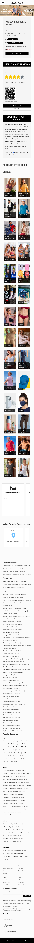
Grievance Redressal (23, 885)
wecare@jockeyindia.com (11, 906)
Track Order (21, 868)
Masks (21, 410)
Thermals (22, 346)
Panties (21, 324)
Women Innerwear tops (8, 365)
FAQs (19, 880)
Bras (6, 324)
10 (13, 152)
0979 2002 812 (13, 39)
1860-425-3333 (21, 909)
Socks (7, 302)
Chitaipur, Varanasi (10, 31)
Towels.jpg (8, 432)
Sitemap (5, 873)
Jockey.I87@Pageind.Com (15, 43)
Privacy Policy (6, 880)
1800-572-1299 (7, 909)
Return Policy (6, 885)
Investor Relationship (7, 868)
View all (17, 109)
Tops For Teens (10, 259)
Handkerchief (9, 410)
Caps (20, 389)
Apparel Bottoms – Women (8, 215)
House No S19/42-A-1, (12, 541)
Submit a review (17, 106)
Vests (20, 475)
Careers (4, 871)
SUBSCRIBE (27, 896)
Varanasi (13, 531)
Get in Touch (21, 882)
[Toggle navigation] (3, 2)
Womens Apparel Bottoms (21, 365)
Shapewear (8, 346)
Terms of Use (21, 871)
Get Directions (17, 53)
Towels (21, 302)
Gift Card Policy (6, 882)
